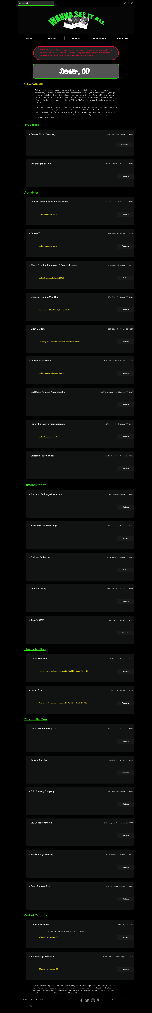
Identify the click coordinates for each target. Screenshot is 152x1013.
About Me (76, 100)
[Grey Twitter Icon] (124, 3)
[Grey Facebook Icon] (121, 3)
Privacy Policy (28, 1006)
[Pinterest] (131, 3)
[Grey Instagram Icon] (128, 3)
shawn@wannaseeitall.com (117, 1000)
